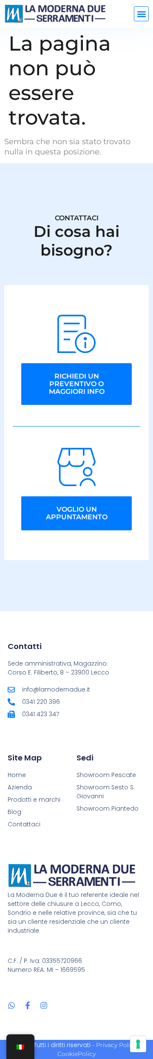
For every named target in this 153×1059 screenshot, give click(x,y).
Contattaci (24, 824)
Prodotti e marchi (34, 799)
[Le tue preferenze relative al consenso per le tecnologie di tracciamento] (138, 1044)
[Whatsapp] (11, 1005)
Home (17, 775)
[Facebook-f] (27, 1005)
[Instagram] (44, 1005)
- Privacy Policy (114, 1045)
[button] (141, 13)
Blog (14, 812)
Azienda (20, 787)
